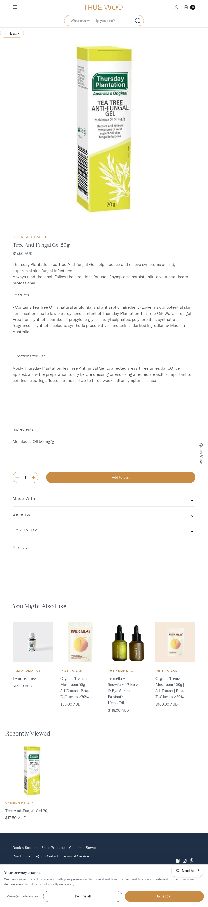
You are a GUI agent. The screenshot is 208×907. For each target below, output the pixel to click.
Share (22, 548)
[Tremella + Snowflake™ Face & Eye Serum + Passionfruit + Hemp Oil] (128, 642)
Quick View (201, 453)
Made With (24, 498)
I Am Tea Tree (24, 678)
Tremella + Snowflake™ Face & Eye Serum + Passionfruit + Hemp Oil (123, 690)
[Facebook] (177, 856)
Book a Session (25, 847)
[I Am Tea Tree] (33, 642)
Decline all (83, 896)
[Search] (138, 21)
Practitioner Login (27, 856)
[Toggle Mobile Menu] (18, 7)
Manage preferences (22, 896)
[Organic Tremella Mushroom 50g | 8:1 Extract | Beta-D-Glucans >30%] (80, 642)
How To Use (25, 530)
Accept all (164, 896)
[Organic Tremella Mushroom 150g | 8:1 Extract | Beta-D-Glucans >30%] (175, 642)
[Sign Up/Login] (176, 7)
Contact (51, 856)
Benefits (21, 514)
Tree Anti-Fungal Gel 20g (27, 811)
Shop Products (53, 847)
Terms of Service (75, 856)
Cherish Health (29, 236)
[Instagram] (184, 856)
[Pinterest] (191, 856)
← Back (12, 33)
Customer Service (83, 847)
